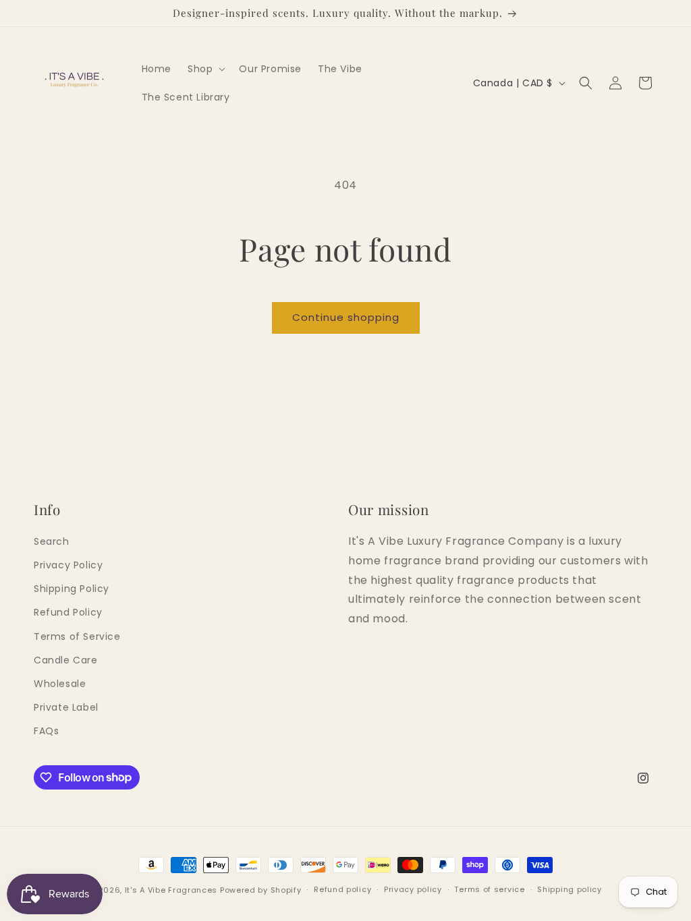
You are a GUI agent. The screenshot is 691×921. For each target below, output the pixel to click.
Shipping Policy (71, 588)
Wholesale (60, 683)
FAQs (46, 731)
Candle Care (66, 660)
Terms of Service (77, 636)
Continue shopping (345, 317)
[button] (205, 69)
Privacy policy (413, 889)
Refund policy (342, 889)
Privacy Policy (68, 565)
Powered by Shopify (261, 890)
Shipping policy (569, 889)
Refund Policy (68, 612)
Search (52, 541)
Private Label (66, 707)
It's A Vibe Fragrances (171, 890)
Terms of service (489, 889)
